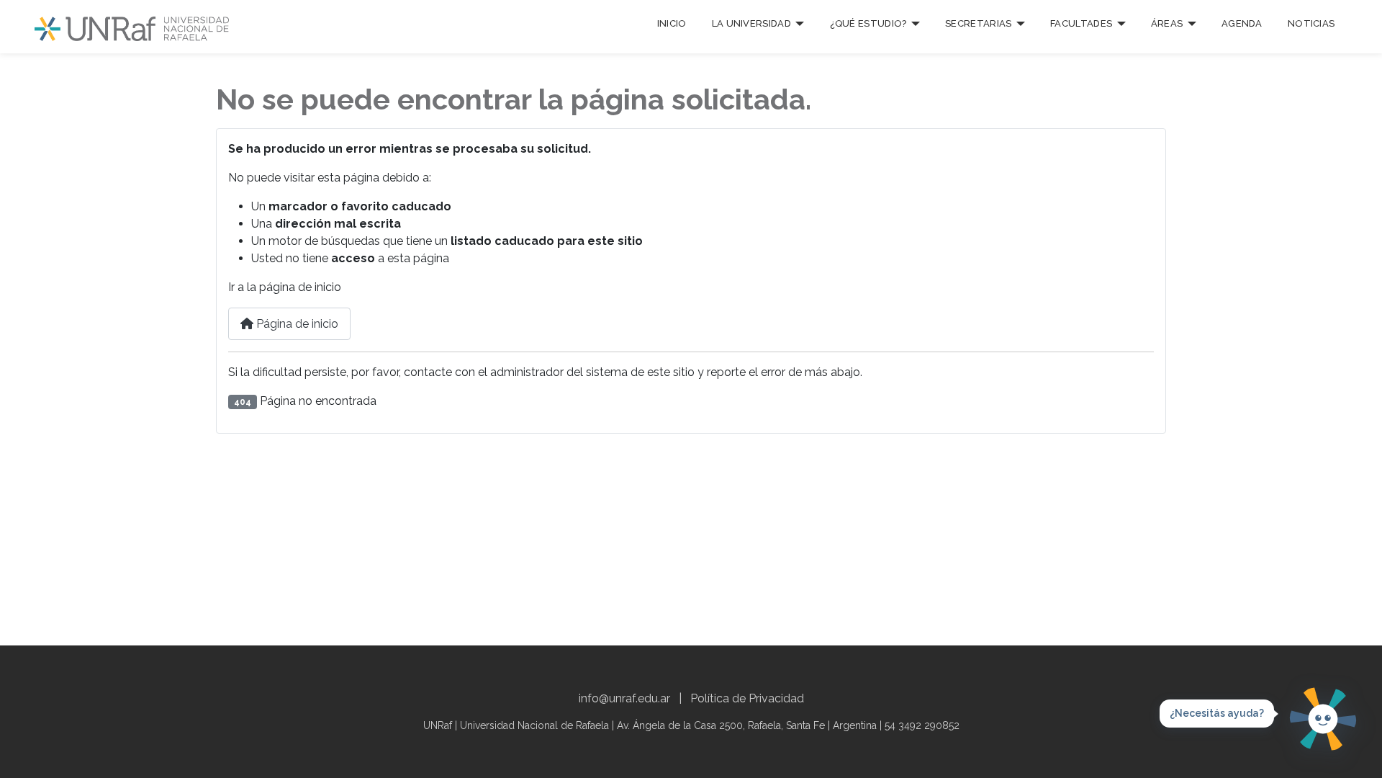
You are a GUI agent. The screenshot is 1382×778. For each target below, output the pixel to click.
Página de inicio (295, 324)
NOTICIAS (1311, 23)
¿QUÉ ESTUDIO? (868, 23)
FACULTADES (1081, 23)
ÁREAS (1167, 23)
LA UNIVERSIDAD (751, 23)
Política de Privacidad (747, 698)
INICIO (672, 23)
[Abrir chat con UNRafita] (1323, 719)
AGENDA (1242, 23)
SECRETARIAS (978, 23)
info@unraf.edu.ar (624, 698)
